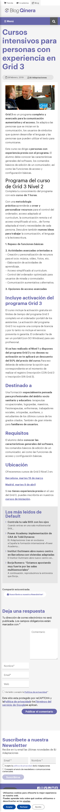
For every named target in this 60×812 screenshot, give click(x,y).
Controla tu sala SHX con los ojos (28, 521)
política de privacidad (22, 765)
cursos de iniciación (17, 499)
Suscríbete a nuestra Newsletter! (26, 594)
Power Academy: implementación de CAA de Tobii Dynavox (30, 534)
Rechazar (24, 807)
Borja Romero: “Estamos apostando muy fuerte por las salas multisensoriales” (29, 566)
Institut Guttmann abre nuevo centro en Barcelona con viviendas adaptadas (31, 552)
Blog (36, 3)
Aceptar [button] (9, 807)
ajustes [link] (26, 801)
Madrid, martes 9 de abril (20, 484)
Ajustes (38, 807)
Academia (24, 3)
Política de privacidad (35, 692)
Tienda (9, 3)
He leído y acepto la (26, 692)
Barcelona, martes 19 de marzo (24, 478)
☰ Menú (9, 21)
